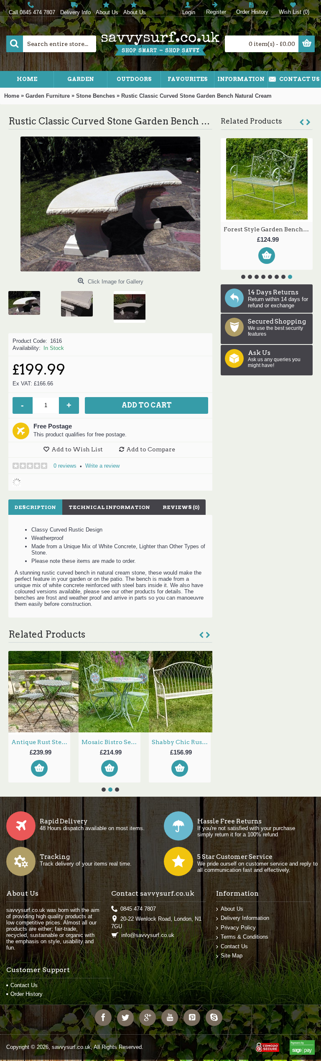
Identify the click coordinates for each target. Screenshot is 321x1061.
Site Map (231, 955)
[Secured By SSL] (266, 1044)
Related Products (251, 121)
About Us (232, 909)
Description (35, 507)
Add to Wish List (77, 449)
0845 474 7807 (138, 909)
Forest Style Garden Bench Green (268, 229)
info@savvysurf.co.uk (147, 935)
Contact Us (234, 946)
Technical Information (109, 507)
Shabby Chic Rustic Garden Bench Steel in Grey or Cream (181, 742)
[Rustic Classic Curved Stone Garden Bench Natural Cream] (27, 300)
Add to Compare (150, 449)
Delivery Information (245, 918)
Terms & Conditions (244, 937)
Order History (26, 994)
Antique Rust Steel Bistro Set (40, 742)
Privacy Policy (238, 927)
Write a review (102, 466)
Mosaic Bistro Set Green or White (111, 742)
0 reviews (65, 466)
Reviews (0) (181, 507)
